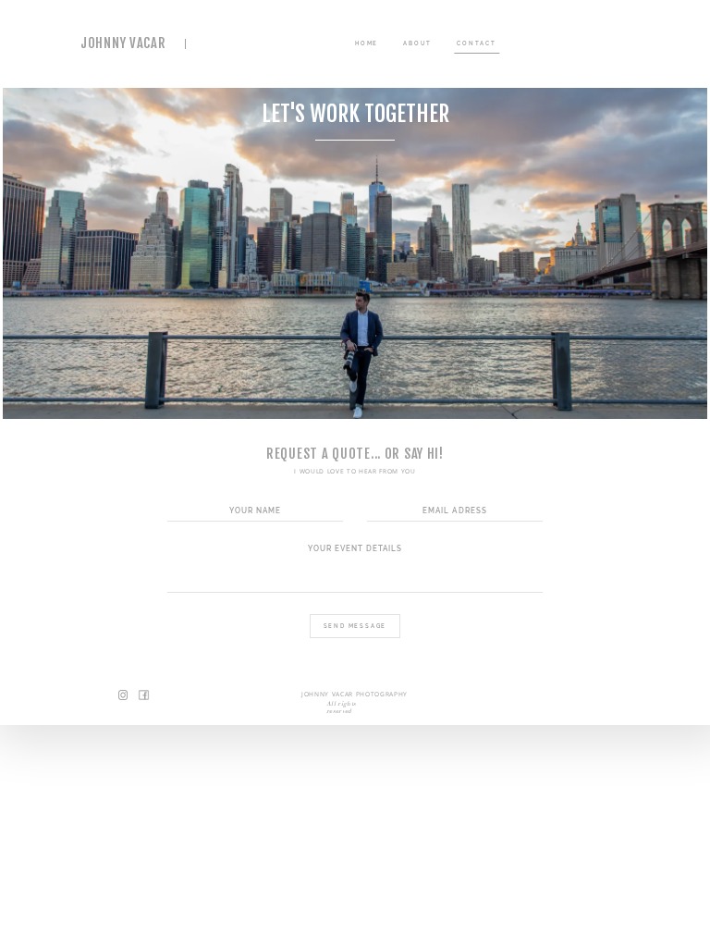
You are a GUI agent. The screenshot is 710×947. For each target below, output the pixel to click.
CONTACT (476, 43)
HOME (366, 43)
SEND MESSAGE (355, 625)
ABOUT (417, 43)
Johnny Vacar (123, 44)
